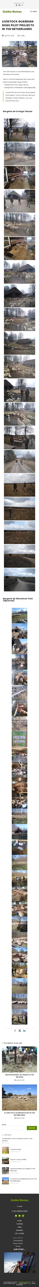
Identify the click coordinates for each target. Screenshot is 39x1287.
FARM (23, 36)
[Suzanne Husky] (5, 1150)
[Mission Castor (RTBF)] (5, 1160)
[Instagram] (23, 1216)
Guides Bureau (24, 1282)
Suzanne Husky (15, 1149)
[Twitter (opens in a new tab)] (17, 5)
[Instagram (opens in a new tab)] (22, 5)
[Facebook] (16, 1216)
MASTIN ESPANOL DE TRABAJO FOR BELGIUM (19, 1076)
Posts (4, 1125)
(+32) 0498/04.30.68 (19, 1211)
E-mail (19, 1206)
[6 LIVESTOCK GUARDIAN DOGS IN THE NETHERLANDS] (5, 1180)
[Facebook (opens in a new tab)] (19, 5)
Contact (16, 3)
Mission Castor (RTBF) (18, 1160)
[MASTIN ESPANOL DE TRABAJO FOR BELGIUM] (5, 1170)
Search (32, 1128)
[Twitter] (19, 1216)
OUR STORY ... (19, 1249)
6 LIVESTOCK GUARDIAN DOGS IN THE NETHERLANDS (19, 1114)
